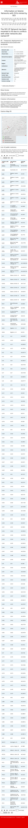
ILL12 (3, 210)
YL (7, 24)
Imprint (23, 817)
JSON (14, 107)
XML (17, 107)
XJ (18, 19)
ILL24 (3, 243)
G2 (14, 19)
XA (23, 23)
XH (25, 23)
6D (20, 23)
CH (11, 18)
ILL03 (3, 182)
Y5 (12, 24)
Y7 (22, 19)
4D (17, 18)
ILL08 (3, 202)
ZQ (24, 24)
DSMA (3, 169)
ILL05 (3, 190)
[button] (2, 2)
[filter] (3, 162)
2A (13, 23)
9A (4, 19)
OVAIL (3, 251)
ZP (22, 24)
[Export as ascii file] (12, 158)
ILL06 (3, 194)
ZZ (13, 21)
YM (10, 24)
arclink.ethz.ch (4, 94)
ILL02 (3, 178)
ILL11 (3, 206)
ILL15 (3, 222)
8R (25, 18)
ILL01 (3, 174)
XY (20, 19)
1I (13, 18)
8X (2, 19)
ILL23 (3, 238)
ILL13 (3, 214)
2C (18, 23)
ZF (19, 24)
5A (20, 18)
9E (7, 19)
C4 (12, 19)
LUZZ (3, 247)
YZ (25, 19)
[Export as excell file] (9, 158)
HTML (11, 107)
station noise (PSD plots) (8, 85)
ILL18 (3, 234)
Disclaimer (18, 817)
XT (5, 24)
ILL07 (3, 198)
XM (3, 24)
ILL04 (3, 186)
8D (22, 18)
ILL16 (3, 226)
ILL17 (3, 230)
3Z (15, 23)
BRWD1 (3, 165)
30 (15, 18)
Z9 (17, 24)
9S (9, 19)
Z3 (15, 24)
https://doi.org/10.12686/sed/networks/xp (11, 105)
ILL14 (3, 218)
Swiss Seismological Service (9, 817)
